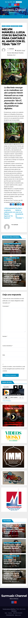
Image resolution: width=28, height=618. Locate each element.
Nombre (5, 336)
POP (18, 257)
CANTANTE (10, 243)
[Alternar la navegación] (25, 17)
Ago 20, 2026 (8, 535)
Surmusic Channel (14, 9)
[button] (22, 16)
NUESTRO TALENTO (17, 613)
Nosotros (10, 613)
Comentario (6, 306)
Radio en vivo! (18, 615)
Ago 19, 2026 (8, 566)
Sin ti (14, 54)
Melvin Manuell (15, 52)
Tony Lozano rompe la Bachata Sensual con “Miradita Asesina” (13, 247)
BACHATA (19, 50)
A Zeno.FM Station (7, 400)
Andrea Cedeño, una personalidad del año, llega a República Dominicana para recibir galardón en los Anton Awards (14, 528)
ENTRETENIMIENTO (17, 243)
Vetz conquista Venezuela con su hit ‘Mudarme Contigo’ (12, 264)
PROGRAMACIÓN (10, 615)
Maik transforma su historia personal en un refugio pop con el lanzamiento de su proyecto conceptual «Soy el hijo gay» (13, 277)
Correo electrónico (8, 345)
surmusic (11, 48)
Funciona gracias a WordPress (9, 609)
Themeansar (13, 610)
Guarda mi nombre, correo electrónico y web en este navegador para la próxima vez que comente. (14, 369)
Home (6, 613)
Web (4, 355)
